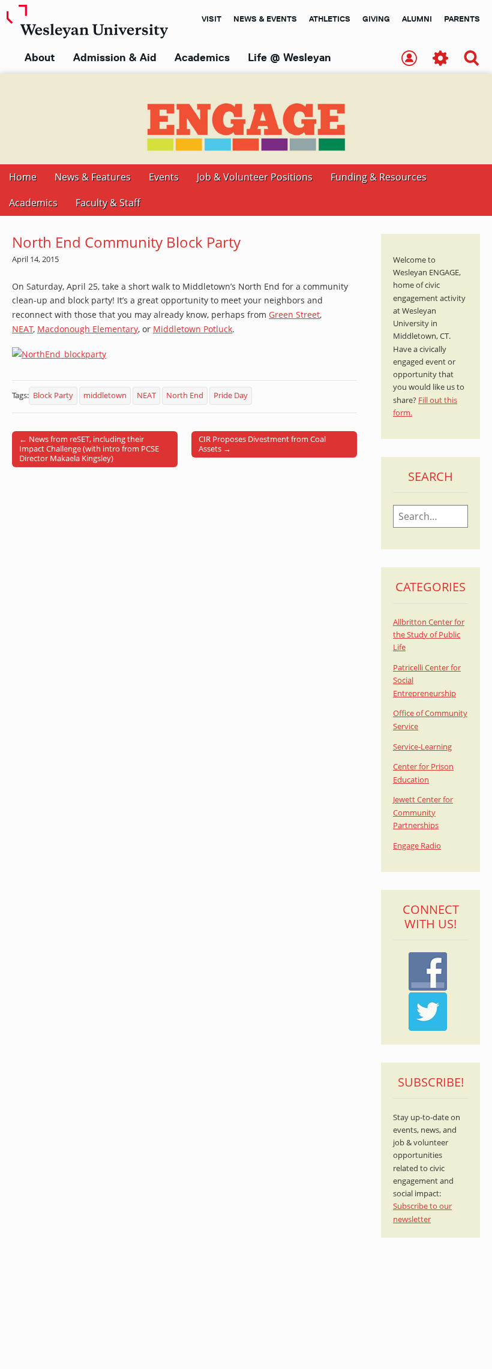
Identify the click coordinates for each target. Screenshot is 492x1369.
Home (23, 176)
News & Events (265, 18)
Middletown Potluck (192, 329)
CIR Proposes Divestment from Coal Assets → (262, 444)
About (40, 57)
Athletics (329, 18)
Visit (211, 18)
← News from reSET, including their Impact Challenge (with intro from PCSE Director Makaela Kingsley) (89, 449)
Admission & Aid (115, 57)
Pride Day (231, 395)
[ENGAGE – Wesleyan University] (246, 119)
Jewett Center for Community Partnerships (423, 813)
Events (164, 176)
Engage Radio (417, 846)
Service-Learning (422, 747)
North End (184, 395)
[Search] (471, 59)
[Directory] (409, 59)
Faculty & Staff (108, 202)
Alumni (417, 18)
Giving (376, 18)
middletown (105, 395)
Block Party (53, 395)
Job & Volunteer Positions (255, 176)
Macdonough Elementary (87, 329)
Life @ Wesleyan (289, 57)
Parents (462, 18)
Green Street (294, 314)
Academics (202, 57)
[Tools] (440, 59)
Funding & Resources (379, 176)
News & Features (93, 176)
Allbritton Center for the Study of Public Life (428, 635)
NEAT (22, 329)
